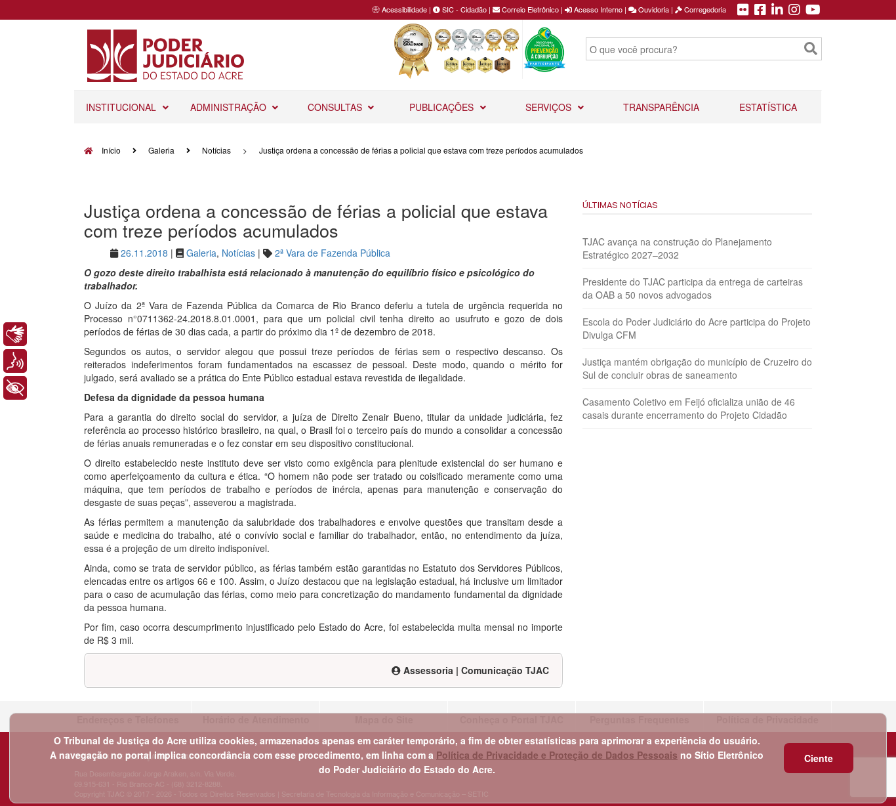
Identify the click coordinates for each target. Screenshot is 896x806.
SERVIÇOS (549, 107)
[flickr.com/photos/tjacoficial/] (743, 10)
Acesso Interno (597, 9)
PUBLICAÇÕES (442, 107)
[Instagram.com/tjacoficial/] (794, 10)
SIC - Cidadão (463, 9)
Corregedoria (704, 9)
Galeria (161, 150)
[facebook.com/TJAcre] (760, 10)
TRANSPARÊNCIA (661, 107)
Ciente (818, 758)
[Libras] (15, 334)
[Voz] (15, 361)
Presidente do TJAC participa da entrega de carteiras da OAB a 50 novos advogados (692, 288)
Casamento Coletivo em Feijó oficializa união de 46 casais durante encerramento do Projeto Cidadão (688, 408)
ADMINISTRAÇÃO (229, 107)
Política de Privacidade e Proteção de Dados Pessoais (557, 754)
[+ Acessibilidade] (15, 388)
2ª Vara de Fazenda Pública (332, 252)
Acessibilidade (404, 9)
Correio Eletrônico (529, 9)
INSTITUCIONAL (122, 107)
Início (110, 150)
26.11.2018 (144, 252)
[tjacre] (777, 10)
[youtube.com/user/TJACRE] (813, 10)
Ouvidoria (652, 9)
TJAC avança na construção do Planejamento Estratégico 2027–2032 (677, 248)
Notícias (216, 150)
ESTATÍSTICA (768, 107)
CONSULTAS (336, 107)
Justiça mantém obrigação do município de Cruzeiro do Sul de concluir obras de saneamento (697, 368)
